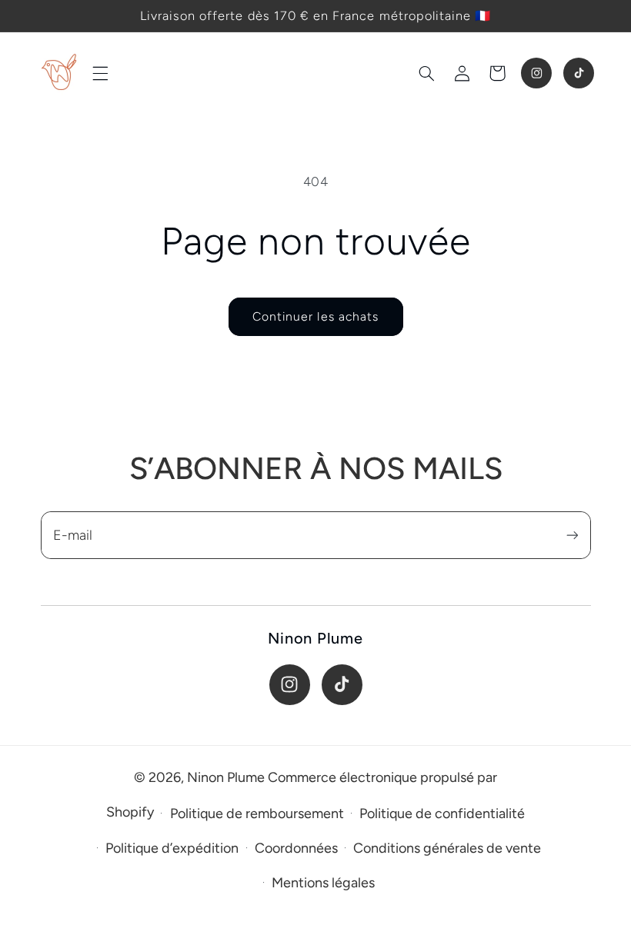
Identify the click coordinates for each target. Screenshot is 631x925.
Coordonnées (296, 848)
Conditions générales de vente (447, 848)
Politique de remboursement (257, 813)
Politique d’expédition (172, 848)
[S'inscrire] (571, 535)
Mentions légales (323, 882)
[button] (100, 73)
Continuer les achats (315, 316)
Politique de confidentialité (442, 813)
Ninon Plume (226, 777)
